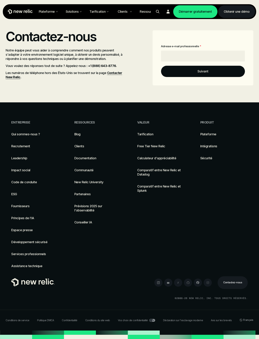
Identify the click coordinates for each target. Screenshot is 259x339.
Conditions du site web (97, 320)
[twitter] (178, 282)
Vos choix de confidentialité (133, 320)
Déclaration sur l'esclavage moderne (183, 320)
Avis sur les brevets (221, 320)
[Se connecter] (168, 11)
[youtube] (168, 282)
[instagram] (208, 282)
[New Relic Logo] (19, 11)
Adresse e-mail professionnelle (181, 46)
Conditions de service (17, 320)
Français (248, 319)
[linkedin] (158, 282)
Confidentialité (69, 320)
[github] (188, 282)
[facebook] (198, 282)
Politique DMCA (45, 320)
